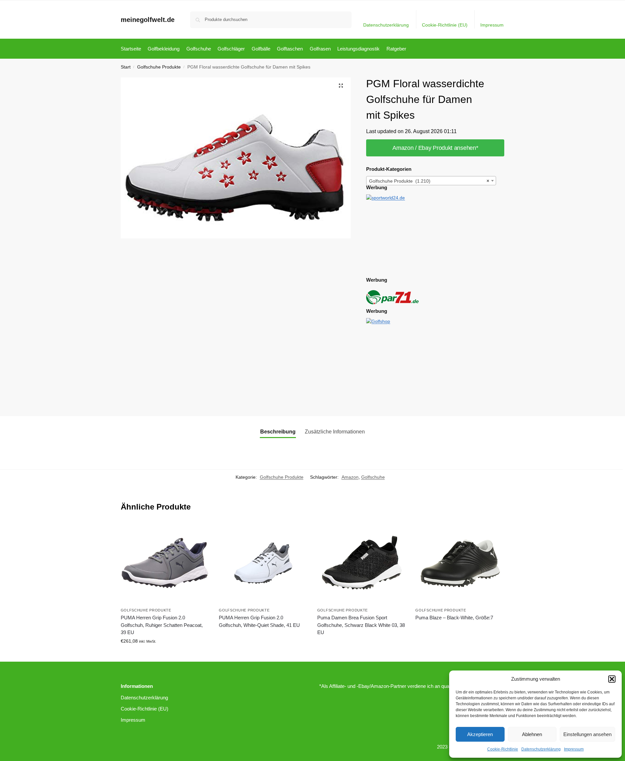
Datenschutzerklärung (541, 749)
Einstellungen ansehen (587, 734)
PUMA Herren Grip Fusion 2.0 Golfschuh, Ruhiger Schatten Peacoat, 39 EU (162, 625)
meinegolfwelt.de (148, 19)
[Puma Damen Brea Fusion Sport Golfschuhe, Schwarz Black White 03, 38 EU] (361, 563)
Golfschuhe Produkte (159, 67)
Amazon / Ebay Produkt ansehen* (435, 148)
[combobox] (431, 180)
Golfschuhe (373, 477)
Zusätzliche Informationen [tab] (335, 431)
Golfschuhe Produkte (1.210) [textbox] (429, 181)
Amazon (350, 477)
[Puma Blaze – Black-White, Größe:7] (459, 563)
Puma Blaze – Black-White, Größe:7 (454, 617)
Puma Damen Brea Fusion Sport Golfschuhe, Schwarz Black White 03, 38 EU (361, 625)
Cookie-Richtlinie (502, 749)
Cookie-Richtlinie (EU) (445, 25)
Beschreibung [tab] (278, 431)
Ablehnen (532, 734)
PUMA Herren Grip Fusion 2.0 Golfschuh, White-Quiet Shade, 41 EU (259, 621)
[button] (612, 679)
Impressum (574, 749)
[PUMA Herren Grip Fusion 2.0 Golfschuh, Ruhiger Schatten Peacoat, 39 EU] (165, 563)
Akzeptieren (480, 734)
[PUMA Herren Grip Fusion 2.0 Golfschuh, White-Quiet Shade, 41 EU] (263, 563)
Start (126, 67)
